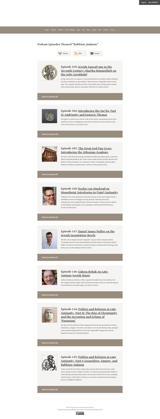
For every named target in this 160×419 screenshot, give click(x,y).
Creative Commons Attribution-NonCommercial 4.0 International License (80, 409)
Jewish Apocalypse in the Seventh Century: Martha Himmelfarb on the (88, 70)
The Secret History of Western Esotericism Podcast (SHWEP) (80, 15)
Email (97, 53)
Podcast (53, 30)
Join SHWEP (153, 2)
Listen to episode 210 (50, 96)
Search (112, 30)
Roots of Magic (70, 30)
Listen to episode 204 (50, 134)
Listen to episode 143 (50, 389)
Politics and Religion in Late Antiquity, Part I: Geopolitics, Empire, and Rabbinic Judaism (89, 360)
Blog (78, 30)
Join (83, 30)
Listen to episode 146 (50, 295)
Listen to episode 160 (50, 217)
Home (47, 30)
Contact (105, 30)
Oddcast (60, 30)
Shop (88, 30)
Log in (143, 2)
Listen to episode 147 (50, 257)
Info (99, 30)
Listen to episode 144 (50, 343)
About (94, 30)
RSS (80, 53)
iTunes (65, 53)
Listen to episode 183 (50, 174)
